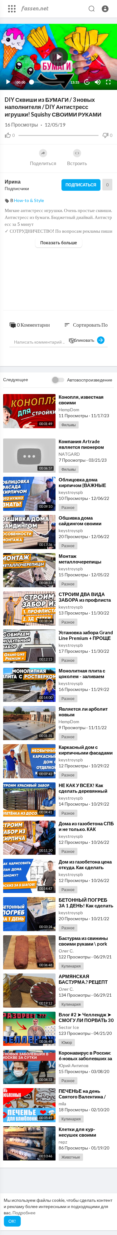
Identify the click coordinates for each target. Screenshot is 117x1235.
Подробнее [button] (24, 1212)
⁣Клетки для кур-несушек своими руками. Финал (77, 1134)
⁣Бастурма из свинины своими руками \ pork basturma (83, 943)
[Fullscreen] (108, 82)
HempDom (69, 409)
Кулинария (71, 966)
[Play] (8, 82)
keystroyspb (71, 492)
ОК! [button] (12, 1221)
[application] (58, 57)
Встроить (77, 163)
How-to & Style (29, 200)
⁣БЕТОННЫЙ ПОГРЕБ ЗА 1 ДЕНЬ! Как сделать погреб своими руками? (86, 905)
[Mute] (98, 82)
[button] (105, 9)
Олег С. (66, 950)
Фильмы (68, 425)
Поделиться (43, 163)
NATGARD (69, 454)
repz (63, 1141)
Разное (68, 507)
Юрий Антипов (73, 1065)
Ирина (13, 181)
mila (62, 1103)
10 (87, 81)
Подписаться (81, 184)
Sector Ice (69, 1027)
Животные (70, 1157)
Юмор (66, 1042)
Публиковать (83, 340)
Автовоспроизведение (89, 379)
